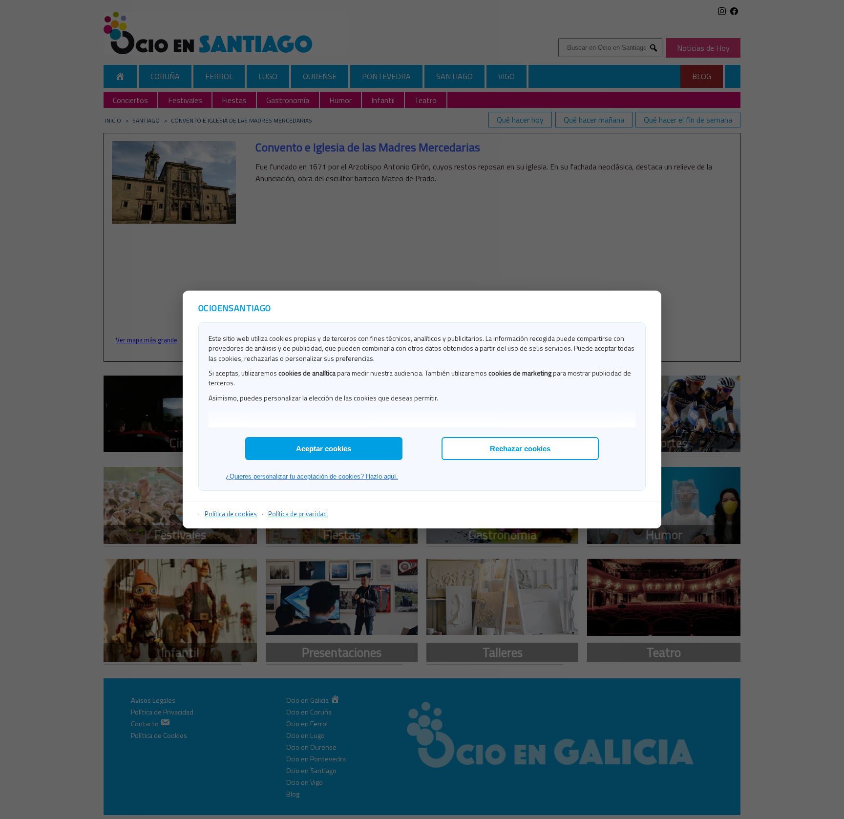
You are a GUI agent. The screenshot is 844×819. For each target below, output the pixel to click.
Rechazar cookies (520, 448)
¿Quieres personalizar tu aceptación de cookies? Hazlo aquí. (312, 476)
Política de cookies (231, 514)
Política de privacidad (297, 514)
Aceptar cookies (323, 448)
